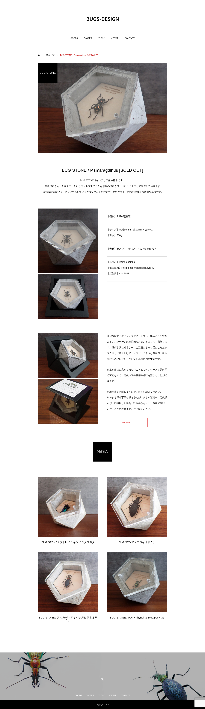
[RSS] (102, 679)
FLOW (101, 38)
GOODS (74, 38)
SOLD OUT (127, 422)
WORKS (88, 38)
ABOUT (114, 38)
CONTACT (130, 38)
